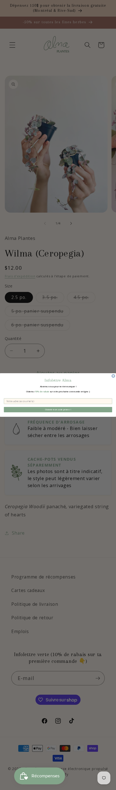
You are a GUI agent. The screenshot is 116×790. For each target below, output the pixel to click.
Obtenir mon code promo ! (58, 409)
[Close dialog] (113, 375)
